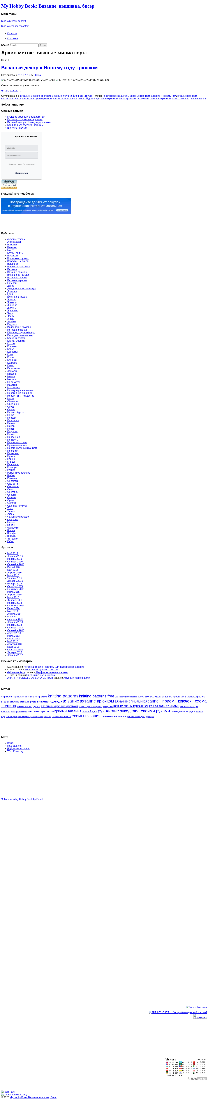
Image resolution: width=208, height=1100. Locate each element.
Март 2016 (13, 575)
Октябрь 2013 (15, 627)
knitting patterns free (96, 696)
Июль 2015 (13, 592)
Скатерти (12, 483)
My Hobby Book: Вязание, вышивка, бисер (47, 6)
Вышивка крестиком (18, 266)
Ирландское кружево (19, 327)
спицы (21, 716)
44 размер (6, 696)
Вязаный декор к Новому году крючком (49, 67)
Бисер (10, 250)
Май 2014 (12, 611)
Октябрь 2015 (15, 586)
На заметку (13, 382)
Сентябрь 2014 (15, 605)
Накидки (12, 384)
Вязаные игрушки (62, 96)
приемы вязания (67, 711)
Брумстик (12, 255)
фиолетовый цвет (136, 716)
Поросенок (13, 437)
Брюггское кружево (18, 258)
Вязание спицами (17, 277)
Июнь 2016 (13, 567)
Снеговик (12, 492)
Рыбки (11, 475)
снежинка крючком (160, 98)
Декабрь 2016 (15, 556)
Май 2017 (12, 553)
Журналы (12, 310)
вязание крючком (187, 96)
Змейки (11, 321)
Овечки (11, 409)
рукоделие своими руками (145, 711)
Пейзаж (11, 417)
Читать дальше (11, 90)
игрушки (108, 706)
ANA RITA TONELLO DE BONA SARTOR (30, 678)
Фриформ (12, 519)
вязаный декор (86, 98)
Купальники (13, 368)
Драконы (12, 291)
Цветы (11, 522)
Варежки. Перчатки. (18, 261)
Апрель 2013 (14, 644)
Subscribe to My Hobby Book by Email (22, 799)
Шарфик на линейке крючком (51, 672)
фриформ (150, 717)
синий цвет (11, 716)
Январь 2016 (14, 578)
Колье (10, 349)
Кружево (12, 362)
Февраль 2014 (15, 619)
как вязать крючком (130, 706)
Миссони (12, 373)
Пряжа (11, 456)
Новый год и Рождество (20, 395)
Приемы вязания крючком (22, 448)
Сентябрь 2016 (15, 564)
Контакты (12, 38)
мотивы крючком (41, 711)
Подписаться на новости (25, 136)
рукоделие (143, 98)
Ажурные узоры (16, 239)
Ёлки (10, 294)
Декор (10, 286)
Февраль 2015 (15, 600)
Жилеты (11, 307)
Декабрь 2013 (15, 622)
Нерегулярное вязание (20, 390)
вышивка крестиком (173, 696)
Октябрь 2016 (15, 561)
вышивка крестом (195, 696)
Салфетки (13, 481)
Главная (12, 33)
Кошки (10, 357)
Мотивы (11, 379)
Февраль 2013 (15, 649)
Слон (10, 489)
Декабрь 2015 (15, 581)
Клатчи (11, 343)
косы (13, 712)
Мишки (11, 376)
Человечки (13, 527)
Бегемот (12, 247)
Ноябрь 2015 (14, 583)
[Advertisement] (13, 221)
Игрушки (12, 324)
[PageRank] (8, 1092)
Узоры (10, 514)
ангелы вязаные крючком (135, 96)
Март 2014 (13, 616)
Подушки (12, 431)
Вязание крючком (41, 96)
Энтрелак (12, 538)
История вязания (17, 329)
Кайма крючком (16, 338)
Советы (11, 497)
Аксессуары (14, 242)
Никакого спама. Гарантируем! (22, 164)
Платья (11, 423)
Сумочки (12, 503)
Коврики (12, 346)
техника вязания (113, 716)
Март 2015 (13, 597)
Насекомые (13, 387)
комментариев (18, 748)
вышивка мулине (10, 701)
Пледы (11, 426)
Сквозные (13, 486)
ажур (141, 696)
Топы (10, 508)
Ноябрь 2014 (14, 603)
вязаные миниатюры (65, 98)
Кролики (12, 360)
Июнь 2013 (13, 638)
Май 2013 (12, 641)
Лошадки (12, 371)
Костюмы (12, 351)
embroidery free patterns (35, 696)
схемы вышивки (61, 716)
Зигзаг (10, 318)
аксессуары (153, 696)
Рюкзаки (12, 478)
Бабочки (12, 244)
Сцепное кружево (17, 505)
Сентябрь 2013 (15, 630)
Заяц (10, 313)
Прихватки (13, 450)
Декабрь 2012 (15, 655)
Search (5, 45)
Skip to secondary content (15, 26)
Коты (10, 354)
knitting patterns (111, 96)
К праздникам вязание (20, 335)
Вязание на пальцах (18, 275)
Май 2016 (12, 570)
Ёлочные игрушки (83, 96)
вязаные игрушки (11, 98)
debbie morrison (16, 672)
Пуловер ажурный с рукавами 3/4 (26, 116)
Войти (10, 743)
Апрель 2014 (14, 614)
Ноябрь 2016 (14, 559)
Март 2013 (13, 647)
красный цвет (21, 712)
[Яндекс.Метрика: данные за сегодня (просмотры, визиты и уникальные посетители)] (196, 1007)
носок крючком (127, 98)
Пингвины (13, 420)
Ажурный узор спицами (76, 678)
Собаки (11, 494)
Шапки (11, 530)
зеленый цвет (85, 707)
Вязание (25, 96)
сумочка (47, 716)
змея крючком (96, 707)
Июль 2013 (13, 636)
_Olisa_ (38, 75)
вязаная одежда (49, 701)
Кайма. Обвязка (16, 340)
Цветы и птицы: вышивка (40, 675)
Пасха (10, 415)
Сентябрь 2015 (15, 589)
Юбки (10, 541)
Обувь (10, 406)
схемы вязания (180, 98)
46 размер (17, 696)
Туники (11, 511)
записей (14, 745)
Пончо (10, 434)
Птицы (11, 459)
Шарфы (11, 533)
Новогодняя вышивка (19, 393)
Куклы (10, 365)
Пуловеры (13, 464)
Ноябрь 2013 (14, 625)
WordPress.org (15, 751)
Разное (11, 470)
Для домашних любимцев (21, 288)
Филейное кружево (18, 516)
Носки (10, 398)
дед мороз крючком (107, 98)
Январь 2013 (14, 652)
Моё (116, 697)
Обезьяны (13, 404)
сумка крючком (30, 717)
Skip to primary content (13, 21)
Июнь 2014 (13, 608)
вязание (71, 701)
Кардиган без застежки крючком (25, 125)
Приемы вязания (17, 442)
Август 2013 (14, 633)
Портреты (12, 439)
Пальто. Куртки (15, 412)
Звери (10, 316)
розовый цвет (89, 711)
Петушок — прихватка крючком (24, 119)
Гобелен (12, 283)
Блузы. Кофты (15, 253)
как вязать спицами (164, 706)
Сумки (10, 500)
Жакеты (11, 299)
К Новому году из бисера (21, 332)
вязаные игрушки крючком (37, 98)
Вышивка (12, 264)
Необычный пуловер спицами (41, 669)
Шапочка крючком (17, 127)
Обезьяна (12, 401)
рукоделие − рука (183, 711)
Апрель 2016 (14, 572)
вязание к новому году (163, 96)
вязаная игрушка (28, 702)
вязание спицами (129, 701)
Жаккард (12, 302)
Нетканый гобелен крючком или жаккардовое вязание (53, 667)
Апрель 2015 (14, 594)
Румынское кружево (18, 472)
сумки (40, 716)
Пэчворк (12, 467)
